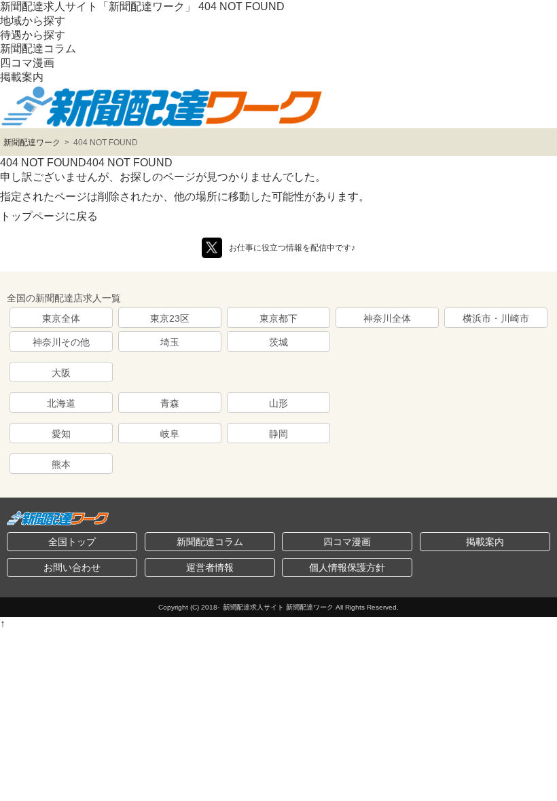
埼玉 (169, 342)
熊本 (61, 464)
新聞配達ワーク (31, 142)
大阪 (61, 372)
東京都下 (278, 318)
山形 (278, 403)
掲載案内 (21, 77)
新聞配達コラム (38, 48)
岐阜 (169, 433)
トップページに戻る (49, 216)
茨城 (278, 342)
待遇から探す (32, 35)
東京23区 (170, 318)
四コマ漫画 (27, 63)
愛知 (61, 433)
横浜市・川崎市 (496, 318)
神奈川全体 (387, 318)
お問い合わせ (72, 567)
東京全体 (61, 318)
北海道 (61, 403)
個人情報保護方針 (347, 567)
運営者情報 (210, 567)
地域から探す (32, 20)
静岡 (278, 433)
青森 (169, 403)
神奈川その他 (61, 342)
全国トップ (72, 541)
